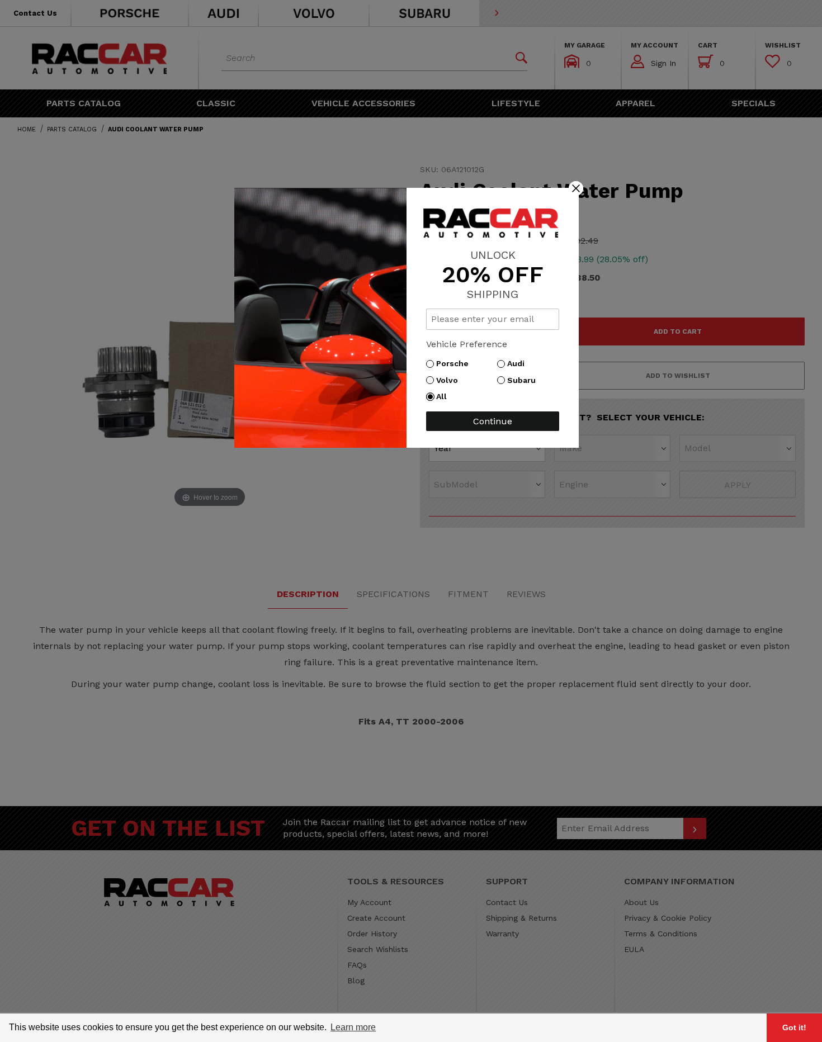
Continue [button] (492, 421)
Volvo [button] (450, 380)
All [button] (444, 396)
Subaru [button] (524, 380)
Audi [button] (519, 363)
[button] (576, 187)
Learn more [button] (353, 1027)
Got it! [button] (794, 1027)
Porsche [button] (455, 363)
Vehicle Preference (466, 344)
